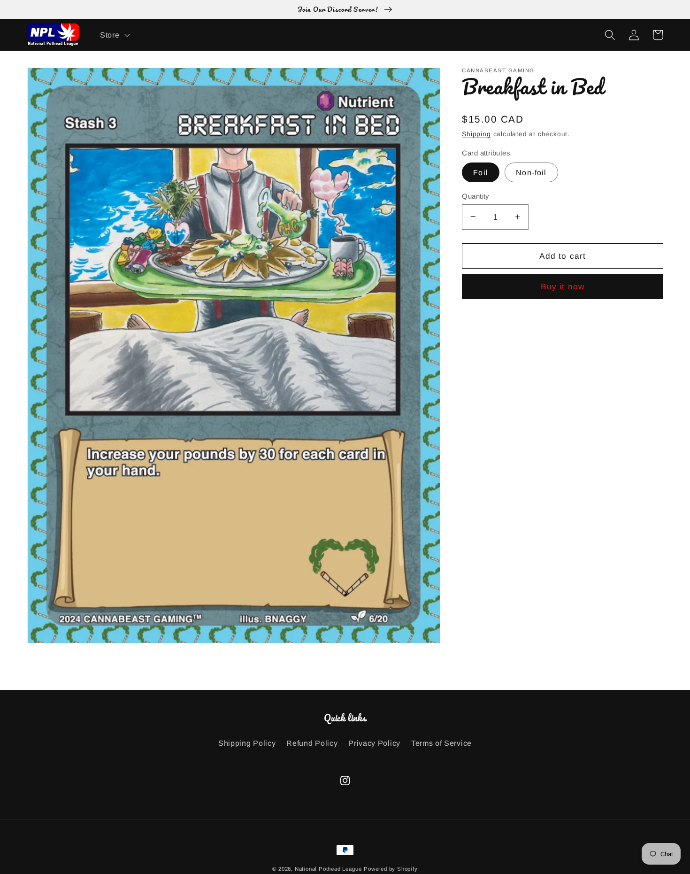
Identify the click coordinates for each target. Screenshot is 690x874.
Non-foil (531, 172)
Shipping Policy (247, 743)
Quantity (475, 196)
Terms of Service (441, 743)
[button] (113, 34)
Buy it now (563, 286)
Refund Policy (311, 743)
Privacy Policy (374, 743)
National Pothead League (328, 869)
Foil (480, 172)
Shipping (476, 133)
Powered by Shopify (391, 869)
